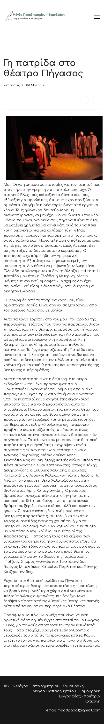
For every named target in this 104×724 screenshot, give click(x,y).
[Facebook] (85, 100)
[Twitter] (96, 100)
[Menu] (97, 17)
